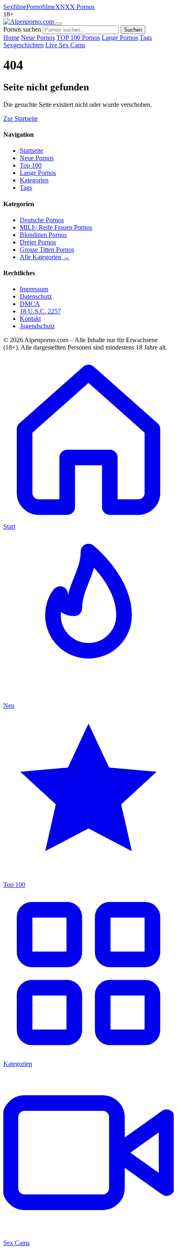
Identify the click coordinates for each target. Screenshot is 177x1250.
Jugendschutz (37, 325)
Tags (146, 37)
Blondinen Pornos (43, 234)
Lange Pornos (120, 37)
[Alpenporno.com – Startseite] (29, 21)
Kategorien (34, 180)
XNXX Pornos (75, 6)
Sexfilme (14, 6)
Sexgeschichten (23, 44)
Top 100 (31, 165)
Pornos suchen (22, 29)
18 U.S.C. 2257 (40, 311)
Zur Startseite (20, 118)
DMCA (30, 303)
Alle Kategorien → (45, 256)
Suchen (133, 30)
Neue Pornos (38, 37)
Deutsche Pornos (42, 219)
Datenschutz (36, 296)
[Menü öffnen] (59, 24)
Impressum (34, 288)
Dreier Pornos (38, 242)
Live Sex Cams (65, 44)
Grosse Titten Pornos (47, 249)
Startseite (31, 150)
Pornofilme (40, 6)
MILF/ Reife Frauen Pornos (56, 227)
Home (11, 37)
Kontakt (30, 318)
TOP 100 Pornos (78, 37)
